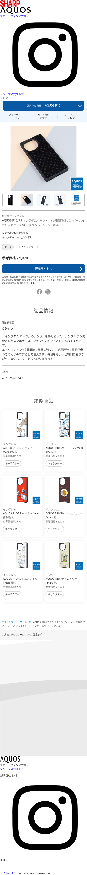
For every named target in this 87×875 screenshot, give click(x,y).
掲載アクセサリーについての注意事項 (23, 634)
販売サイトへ (43, 268)
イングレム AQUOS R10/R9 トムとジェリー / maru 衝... (64, 513)
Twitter (48, 292)
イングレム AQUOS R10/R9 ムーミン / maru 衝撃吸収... (64, 448)
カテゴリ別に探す (43, 116)
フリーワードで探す (71, 116)
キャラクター (28, 247)
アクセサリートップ (15, 116)
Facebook (40, 292)
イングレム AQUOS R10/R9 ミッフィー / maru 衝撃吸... (19, 448)
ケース (7, 247)
